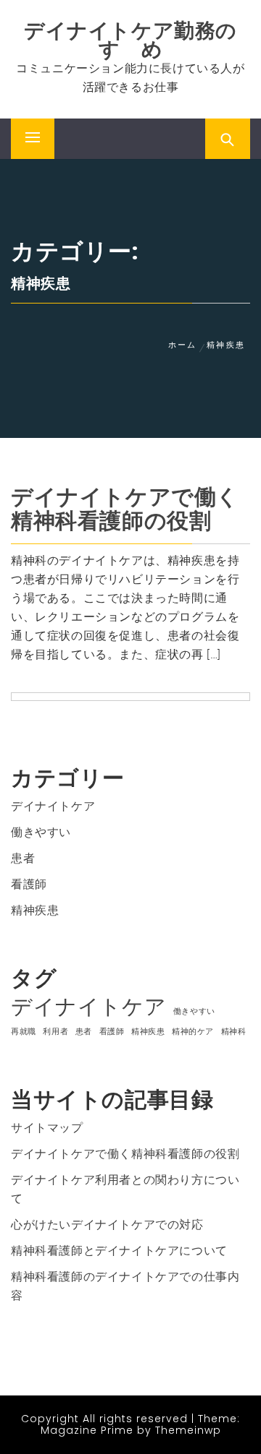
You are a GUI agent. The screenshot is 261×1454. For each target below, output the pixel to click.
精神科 (233, 1031)
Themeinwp (188, 1430)
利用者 (55, 1031)
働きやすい (41, 832)
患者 (23, 858)
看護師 (29, 884)
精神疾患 (35, 910)
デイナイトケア (53, 806)
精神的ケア (193, 1031)
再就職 (23, 1031)
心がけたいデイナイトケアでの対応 (107, 1224)
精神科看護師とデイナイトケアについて (119, 1250)
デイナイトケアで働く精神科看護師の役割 (125, 508)
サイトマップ (47, 1128)
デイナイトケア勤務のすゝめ (130, 40)
